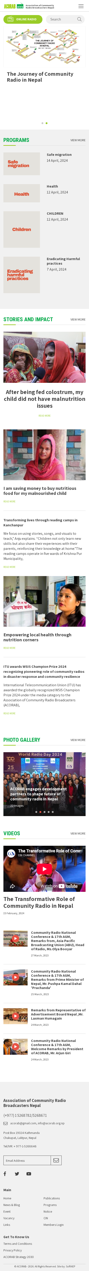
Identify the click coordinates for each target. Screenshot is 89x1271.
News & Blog (11, 1205)
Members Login (54, 1225)
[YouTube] (28, 1174)
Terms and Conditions (17, 1243)
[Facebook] (4, 1174)
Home (7, 1198)
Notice (48, 1211)
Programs (50, 1205)
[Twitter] (17, 1174)
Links (6, 1225)
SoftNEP (70, 1266)
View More (78, 140)
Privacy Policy (12, 1250)
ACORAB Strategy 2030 (18, 1257)
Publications (52, 1198)
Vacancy (8, 1218)
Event (6, 1211)
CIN (46, 1218)
